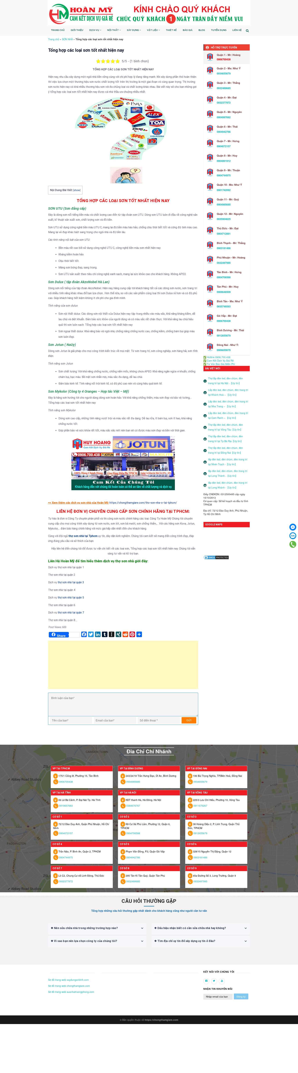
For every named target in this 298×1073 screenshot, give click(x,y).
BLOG (201, 30)
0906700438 (224, 321)
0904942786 (224, 132)
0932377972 (224, 102)
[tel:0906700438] (292, 544)
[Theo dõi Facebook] (206, 981)
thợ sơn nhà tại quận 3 (71, 582)
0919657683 (66, 805)
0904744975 (224, 175)
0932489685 (224, 88)
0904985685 (224, 204)
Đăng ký (241, 996)
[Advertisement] (123, 666)
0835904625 (224, 219)
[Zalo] (292, 535)
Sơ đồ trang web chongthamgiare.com (69, 985)
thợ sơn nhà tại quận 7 (71, 612)
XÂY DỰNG (133, 30)
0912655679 (224, 335)
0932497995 (224, 263)
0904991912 (224, 161)
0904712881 (224, 234)
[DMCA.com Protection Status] (216, 557)
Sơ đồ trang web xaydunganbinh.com (68, 979)
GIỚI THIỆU (77, 30)
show (77, 190)
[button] (49, 971)
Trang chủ (53, 39)
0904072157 (224, 146)
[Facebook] (292, 527)
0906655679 (224, 350)
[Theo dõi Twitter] (214, 981)
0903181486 (224, 248)
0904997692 (224, 117)
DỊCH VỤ (94, 30)
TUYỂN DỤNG (218, 30)
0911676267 (200, 805)
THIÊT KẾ (171, 30)
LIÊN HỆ (237, 30)
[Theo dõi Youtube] (222, 981)
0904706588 (224, 277)
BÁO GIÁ (187, 30)
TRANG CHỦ (58, 30)
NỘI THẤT (113, 30)
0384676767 (133, 805)
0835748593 (224, 306)
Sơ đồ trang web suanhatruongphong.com (71, 992)
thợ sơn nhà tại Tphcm (82, 536)
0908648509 (224, 292)
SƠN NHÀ (67, 39)
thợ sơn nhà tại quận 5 (71, 597)
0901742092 (224, 190)
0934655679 (224, 73)
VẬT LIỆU (152, 30)
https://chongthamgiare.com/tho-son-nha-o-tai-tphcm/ (143, 502)
